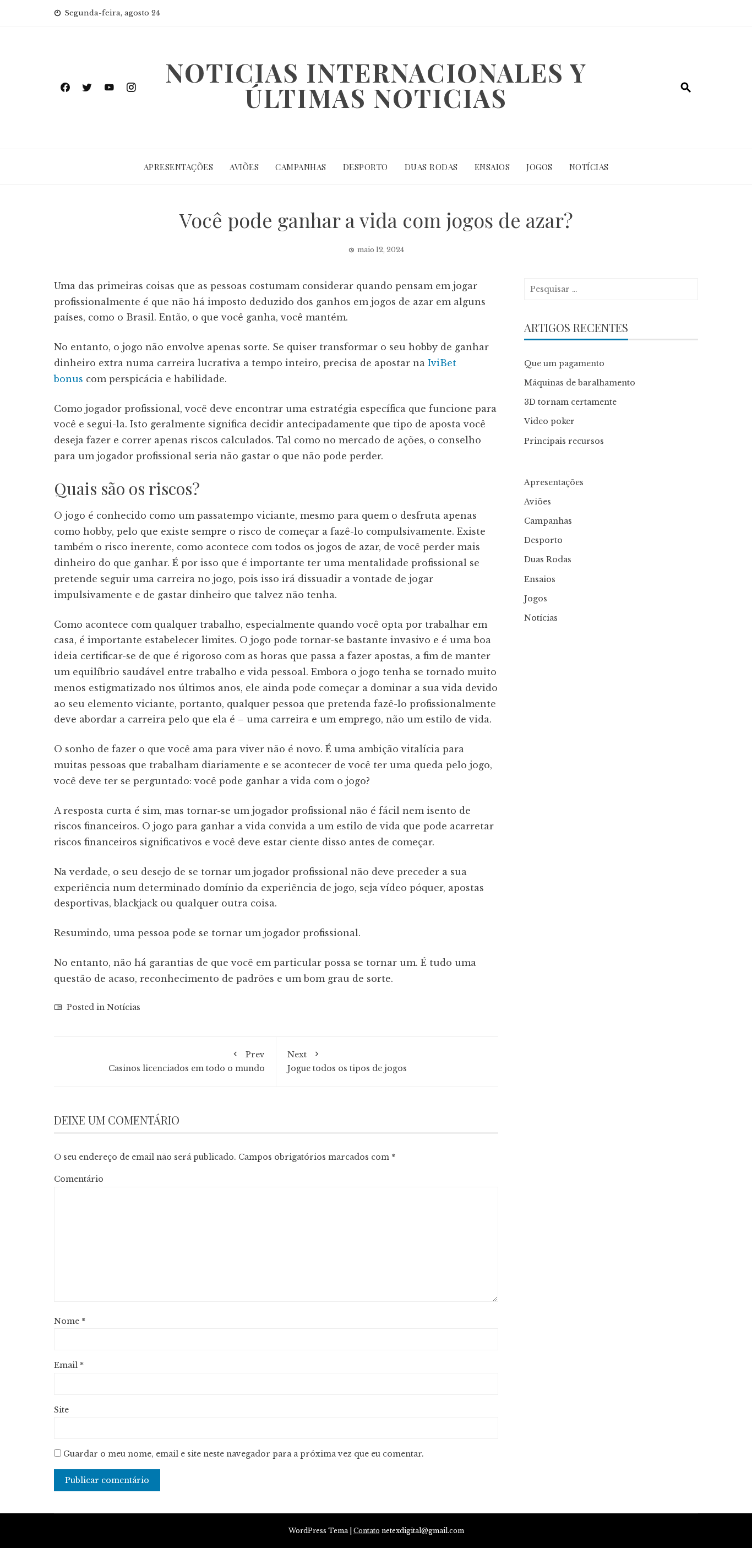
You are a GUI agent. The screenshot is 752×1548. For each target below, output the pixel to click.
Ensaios (492, 166)
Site (61, 1410)
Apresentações (179, 166)
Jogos (539, 166)
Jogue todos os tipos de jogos (347, 1061)
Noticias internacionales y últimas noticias (376, 85)
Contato (366, 1531)
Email (69, 1365)
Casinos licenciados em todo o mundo (186, 1061)
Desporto (365, 166)
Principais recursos (564, 441)
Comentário (78, 1179)
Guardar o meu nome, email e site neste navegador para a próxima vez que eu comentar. (243, 1454)
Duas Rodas (431, 166)
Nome (69, 1321)
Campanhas (300, 166)
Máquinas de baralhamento (579, 383)
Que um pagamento (564, 363)
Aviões (244, 166)
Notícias (589, 166)
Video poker (549, 421)
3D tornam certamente (570, 402)
